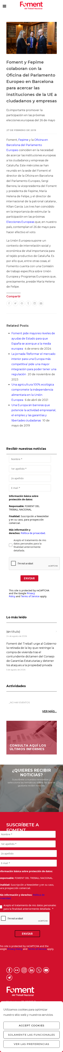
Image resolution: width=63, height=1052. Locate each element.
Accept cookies (31, 1025)
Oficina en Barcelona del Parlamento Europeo (27, 145)
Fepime (23, 139)
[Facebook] (9, 303)
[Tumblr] (28, 303)
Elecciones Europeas (20, 222)
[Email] (41, 303)
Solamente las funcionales (31, 1034)
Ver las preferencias (31, 1044)
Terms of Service (30, 596)
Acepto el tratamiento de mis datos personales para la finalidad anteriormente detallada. (30, 545)
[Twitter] (15, 303)
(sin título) (13, 631)
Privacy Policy (14, 949)
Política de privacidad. (33, 533)
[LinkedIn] (34, 303)
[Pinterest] (22, 303)
